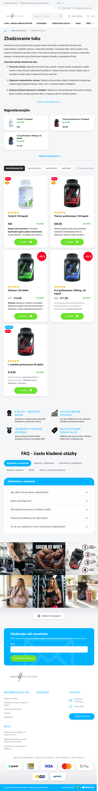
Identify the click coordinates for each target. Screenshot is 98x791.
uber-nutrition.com (63, 758)
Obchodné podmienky (12, 709)
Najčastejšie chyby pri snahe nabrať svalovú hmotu (15, 740)
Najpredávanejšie (14, 168)
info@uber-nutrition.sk (78, 700)
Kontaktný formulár (82, 716)
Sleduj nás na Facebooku (44, 758)
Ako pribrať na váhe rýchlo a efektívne (15, 747)
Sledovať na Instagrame (51, 616)
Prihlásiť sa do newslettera (23, 658)
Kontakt (7, 713)
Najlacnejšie (34, 168)
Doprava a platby (10, 3)
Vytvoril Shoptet (68, 787)
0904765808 (79, 707)
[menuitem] (19, 23)
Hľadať (60, 16)
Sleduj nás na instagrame (23, 758)
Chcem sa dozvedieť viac (48, 102)
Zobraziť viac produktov (49, 156)
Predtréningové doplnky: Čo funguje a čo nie (15, 733)
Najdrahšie (51, 168)
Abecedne (66, 168)
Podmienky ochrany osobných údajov (35, 3)
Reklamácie (8, 717)
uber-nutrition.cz (78, 758)
